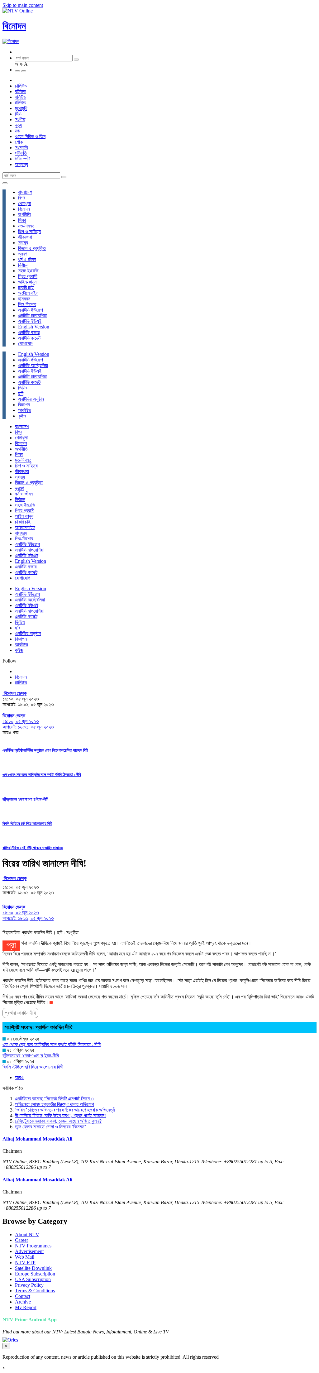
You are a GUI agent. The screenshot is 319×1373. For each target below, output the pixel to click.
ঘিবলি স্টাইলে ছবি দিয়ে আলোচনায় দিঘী (27, 823)
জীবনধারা (25, 237)
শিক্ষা (22, 220)
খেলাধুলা (24, 203)
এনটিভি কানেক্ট (29, 338)
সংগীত (20, 119)
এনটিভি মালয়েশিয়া (32, 315)
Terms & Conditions (35, 1290)
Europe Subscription (35, 1273)
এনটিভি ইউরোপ (30, 310)
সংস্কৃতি (21, 147)
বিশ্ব (21, 197)
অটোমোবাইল (28, 293)
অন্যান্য (21, 164)
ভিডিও (23, 387)
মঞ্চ (17, 130)
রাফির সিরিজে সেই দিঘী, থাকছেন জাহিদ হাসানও (32, 847)
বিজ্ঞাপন (24, 404)
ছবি (20, 393)
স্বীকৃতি (21, 153)
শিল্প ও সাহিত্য (29, 231)
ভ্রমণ (22, 253)
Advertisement (29, 1251)
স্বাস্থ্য (23, 242)
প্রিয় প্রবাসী (27, 276)
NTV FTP (25, 1262)
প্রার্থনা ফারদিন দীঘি (20, 1013)
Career (21, 1240)
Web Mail (24, 1257)
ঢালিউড (21, 86)
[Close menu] (4, 183)
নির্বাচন (23, 265)
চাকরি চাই (26, 287)
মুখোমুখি (21, 108)
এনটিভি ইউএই (29, 321)
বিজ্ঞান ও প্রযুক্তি (32, 248)
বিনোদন (14, 25)
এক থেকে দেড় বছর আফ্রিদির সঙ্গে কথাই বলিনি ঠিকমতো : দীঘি (41, 774)
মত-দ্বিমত (26, 225)
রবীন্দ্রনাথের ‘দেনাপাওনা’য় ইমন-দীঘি (25, 799)
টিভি (18, 114)
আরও (19, 1077)
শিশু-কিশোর (27, 304)
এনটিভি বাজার (29, 332)
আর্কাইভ (24, 410)
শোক (19, 142)
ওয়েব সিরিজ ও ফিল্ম (30, 136)
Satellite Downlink (33, 1268)
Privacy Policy (29, 1285)
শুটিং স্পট (22, 158)
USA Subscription (33, 1279)
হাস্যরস (24, 298)
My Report (25, 1307)
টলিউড (20, 102)
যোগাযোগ (25, 343)
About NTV (27, 1234)
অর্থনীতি (24, 214)
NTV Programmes (33, 1245)
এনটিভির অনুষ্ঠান (31, 399)
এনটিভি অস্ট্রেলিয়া (33, 365)
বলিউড (20, 91)
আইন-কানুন (27, 282)
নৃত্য (18, 125)
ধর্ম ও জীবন (27, 259)
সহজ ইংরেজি (28, 270)
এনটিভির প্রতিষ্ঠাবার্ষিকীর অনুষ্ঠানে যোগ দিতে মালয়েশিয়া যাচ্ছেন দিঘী (45, 750)
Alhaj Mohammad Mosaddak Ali (37, 1138)
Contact (22, 1296)
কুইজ (22, 416)
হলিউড (20, 97)
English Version (33, 326)
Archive (23, 1301)
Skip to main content (22, 5)
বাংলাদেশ (25, 192)
